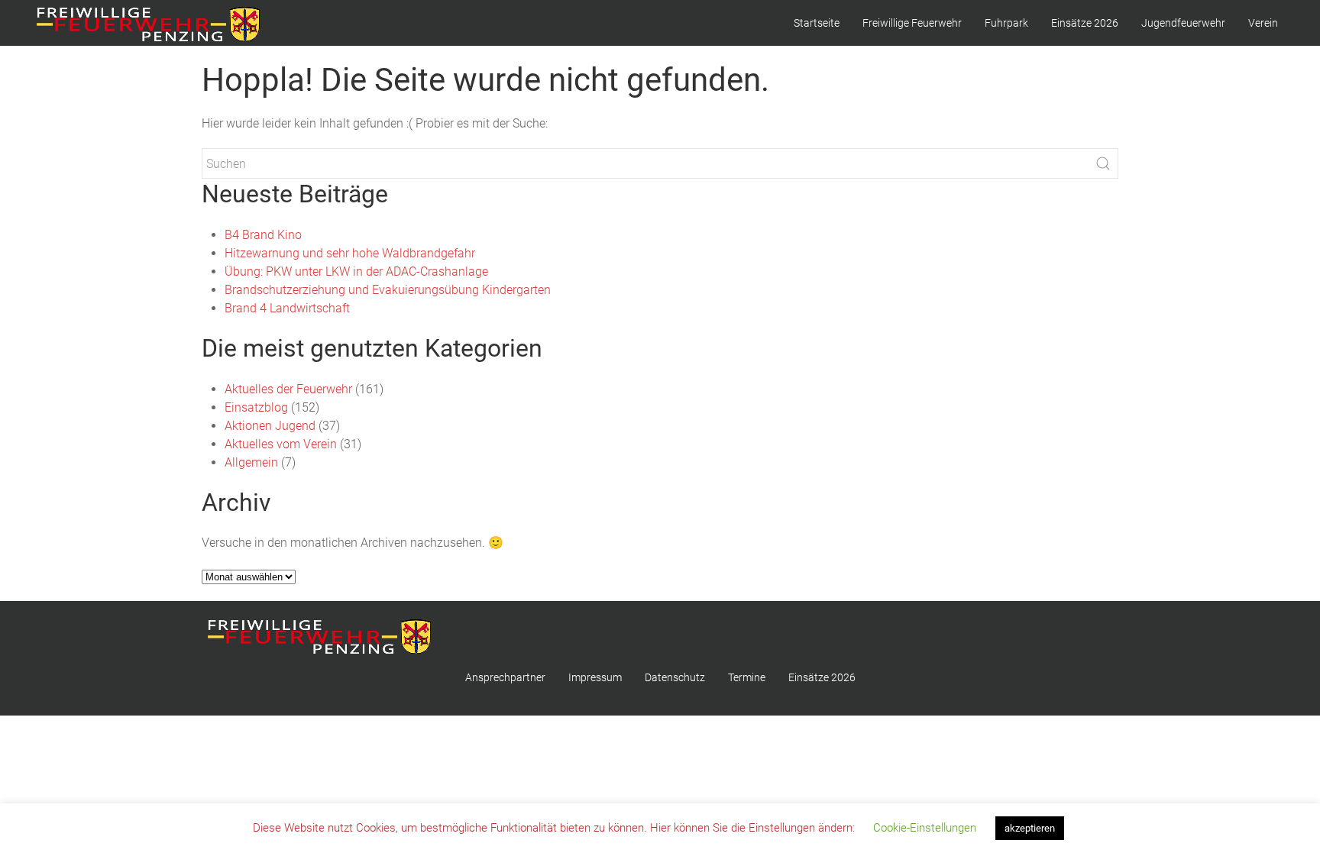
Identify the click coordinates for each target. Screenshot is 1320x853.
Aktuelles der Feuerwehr (288, 389)
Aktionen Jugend (270, 425)
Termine (746, 677)
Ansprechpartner (505, 677)
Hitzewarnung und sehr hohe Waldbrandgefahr (350, 253)
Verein (1263, 23)
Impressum (595, 677)
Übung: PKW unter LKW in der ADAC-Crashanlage (356, 271)
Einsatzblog (256, 407)
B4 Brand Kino (263, 235)
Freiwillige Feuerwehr (912, 23)
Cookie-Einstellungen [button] (924, 828)
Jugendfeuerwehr (1183, 23)
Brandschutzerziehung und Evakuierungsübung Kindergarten (388, 290)
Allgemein (251, 462)
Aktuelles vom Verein (281, 444)
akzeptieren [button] (1030, 828)
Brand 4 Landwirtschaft (287, 308)
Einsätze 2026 (1084, 23)
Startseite (817, 23)
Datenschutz (675, 677)
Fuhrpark (1006, 23)
